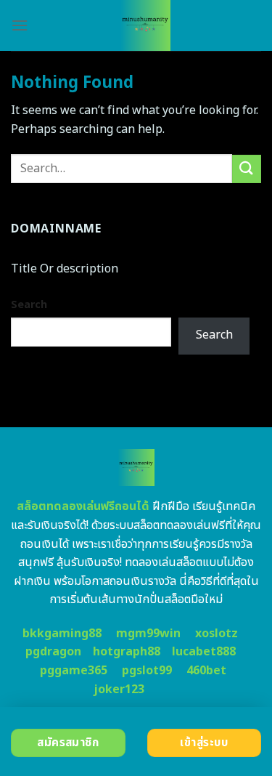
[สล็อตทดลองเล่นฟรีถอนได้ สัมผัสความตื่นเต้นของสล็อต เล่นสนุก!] (144, 25)
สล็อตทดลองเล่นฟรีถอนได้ (83, 506)
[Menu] (19, 25)
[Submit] (246, 169)
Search (29, 304)
